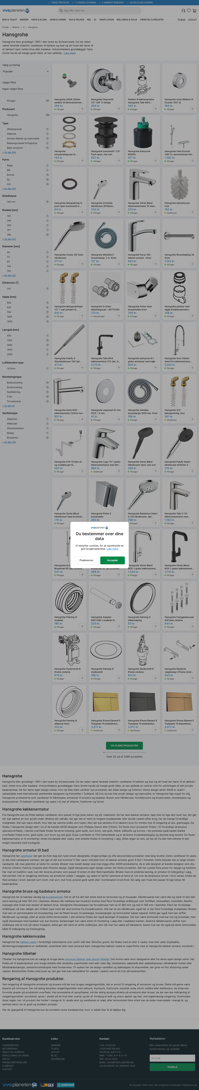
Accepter (112, 560)
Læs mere (112, 548)
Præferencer (86, 560)
